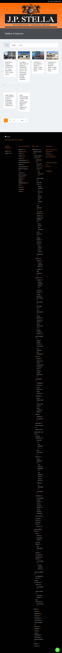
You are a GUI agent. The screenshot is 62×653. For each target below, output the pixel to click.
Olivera (38, 358)
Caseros (39, 385)
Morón (37, 258)
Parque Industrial (23, 162)
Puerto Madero (38, 622)
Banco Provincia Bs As (40, 325)
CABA (34, 609)
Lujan (37, 356)
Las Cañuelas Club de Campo (40, 499)
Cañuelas (38, 495)
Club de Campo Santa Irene (39, 372)
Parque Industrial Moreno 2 (39, 331)
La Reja (38, 280)
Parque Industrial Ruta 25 (40, 284)
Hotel (20, 191)
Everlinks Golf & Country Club (40, 366)
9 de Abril (39, 440)
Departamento (22, 160)
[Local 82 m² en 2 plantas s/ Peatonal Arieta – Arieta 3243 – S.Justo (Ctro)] (47, 55)
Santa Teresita (39, 591)
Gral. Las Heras (39, 425)
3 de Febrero (39, 379)
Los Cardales (40, 561)
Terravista (39, 346)
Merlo (37, 414)
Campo (20, 172)
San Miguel (38, 554)
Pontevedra (40, 418)
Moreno (38, 277)
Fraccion (21, 151)
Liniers (36, 611)
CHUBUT (35, 643)
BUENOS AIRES (37, 151)
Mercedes (38, 423)
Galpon (20, 149)
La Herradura (40, 587)
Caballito (36, 628)
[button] (57, 650)
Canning (39, 483)
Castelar (39, 269)
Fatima (38, 535)
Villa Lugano (37, 637)
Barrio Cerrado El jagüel (39, 409)
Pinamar (38, 584)
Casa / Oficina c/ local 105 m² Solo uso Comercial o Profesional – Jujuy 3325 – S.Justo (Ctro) (9, 100)
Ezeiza (37, 456)
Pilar (37, 533)
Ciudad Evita (40, 254)
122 (22, 120)
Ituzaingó (38, 396)
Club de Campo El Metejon (39, 505)
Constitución (37, 620)
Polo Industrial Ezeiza (40, 474)
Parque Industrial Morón (40, 264)
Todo (7, 45)
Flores (36, 631)
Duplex (20, 179)
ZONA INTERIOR (38, 572)
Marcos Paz (39, 429)
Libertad (39, 416)
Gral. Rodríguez (39, 336)
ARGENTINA (35, 149)
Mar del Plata (40, 604)
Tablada (39, 215)
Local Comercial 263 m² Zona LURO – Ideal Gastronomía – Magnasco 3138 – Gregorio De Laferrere (24, 102)
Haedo (38, 260)
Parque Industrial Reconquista (40, 296)
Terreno (20, 156)
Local (20, 158)
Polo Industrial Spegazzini (40, 466)
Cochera (21, 189)
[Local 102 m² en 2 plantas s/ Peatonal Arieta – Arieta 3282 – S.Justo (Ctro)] (33, 55)
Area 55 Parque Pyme (39, 342)
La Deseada (40, 491)
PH (19, 185)
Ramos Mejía (40, 178)
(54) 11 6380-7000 (55, 1)
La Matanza (39, 160)
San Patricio (40, 302)
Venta (20, 45)
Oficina (20, 164)
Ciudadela (39, 383)
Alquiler (14, 45)
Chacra (20, 187)
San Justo (39, 168)
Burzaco (39, 526)
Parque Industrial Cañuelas (39, 511)
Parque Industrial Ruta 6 (40, 567)
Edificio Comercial (23, 168)
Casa (20, 154)
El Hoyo (36, 646)
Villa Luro (36, 615)
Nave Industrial (22, 166)
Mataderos (37, 613)
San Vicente (39, 516)
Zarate (37, 552)
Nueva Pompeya (38, 639)
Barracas (36, 626)
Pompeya (36, 618)
